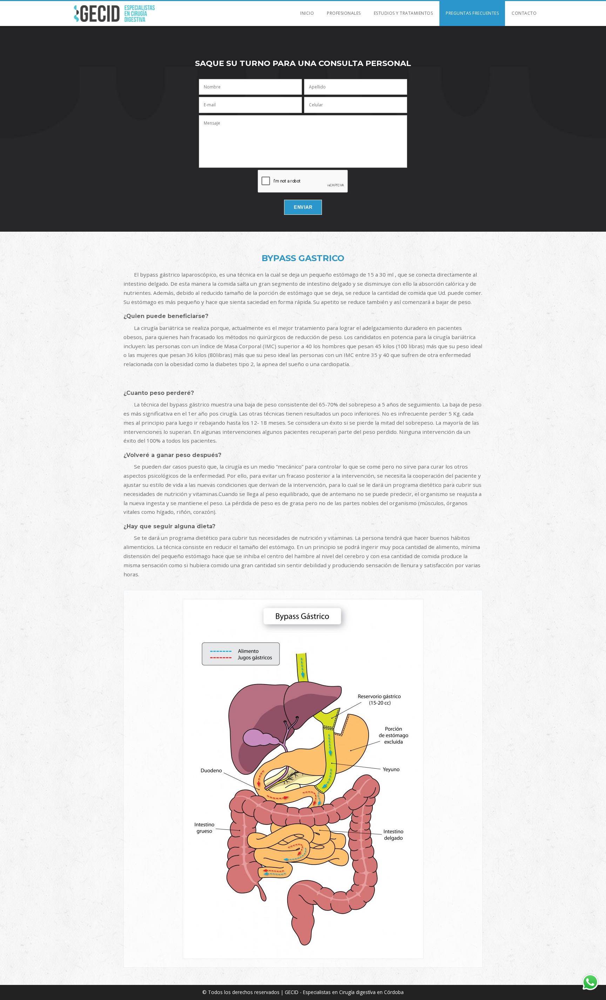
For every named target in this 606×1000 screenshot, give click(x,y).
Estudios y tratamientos (403, 13)
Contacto (524, 13)
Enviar (303, 207)
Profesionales (344, 13)
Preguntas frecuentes (472, 13)
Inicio (307, 13)
